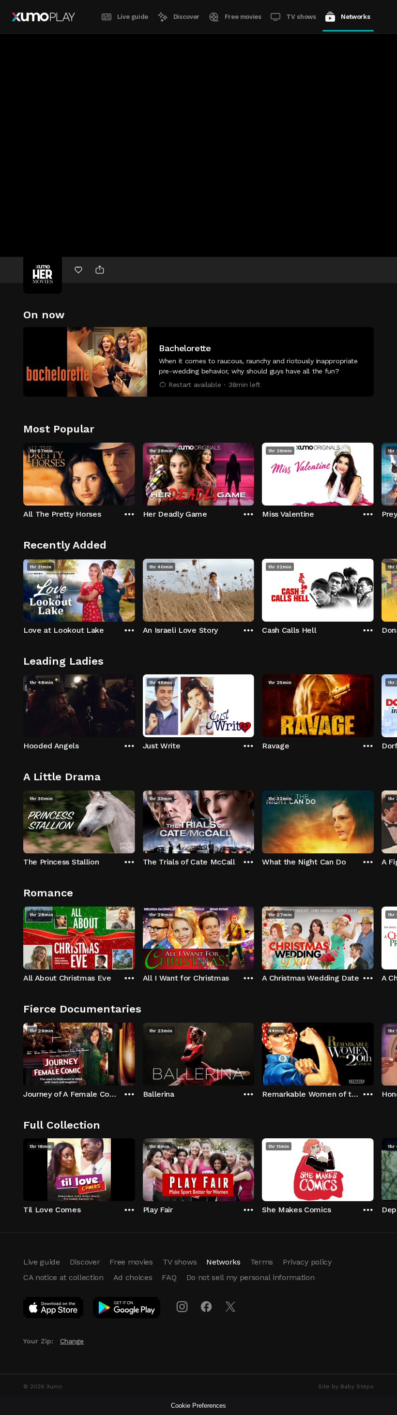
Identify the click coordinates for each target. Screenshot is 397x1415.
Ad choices (133, 1277)
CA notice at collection (63, 1277)
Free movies (243, 16)
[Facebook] (206, 1306)
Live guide (132, 16)
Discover (186, 16)
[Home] (43, 17)
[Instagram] (182, 1306)
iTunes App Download (53, 1309)
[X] (230, 1306)
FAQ (169, 1277)
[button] (198, 362)
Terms (261, 1261)
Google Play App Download (127, 1309)
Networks (355, 16)
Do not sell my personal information (250, 1277)
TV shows (301, 16)
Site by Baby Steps (346, 1386)
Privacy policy (307, 1261)
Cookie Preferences (198, 1405)
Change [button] (72, 1341)
